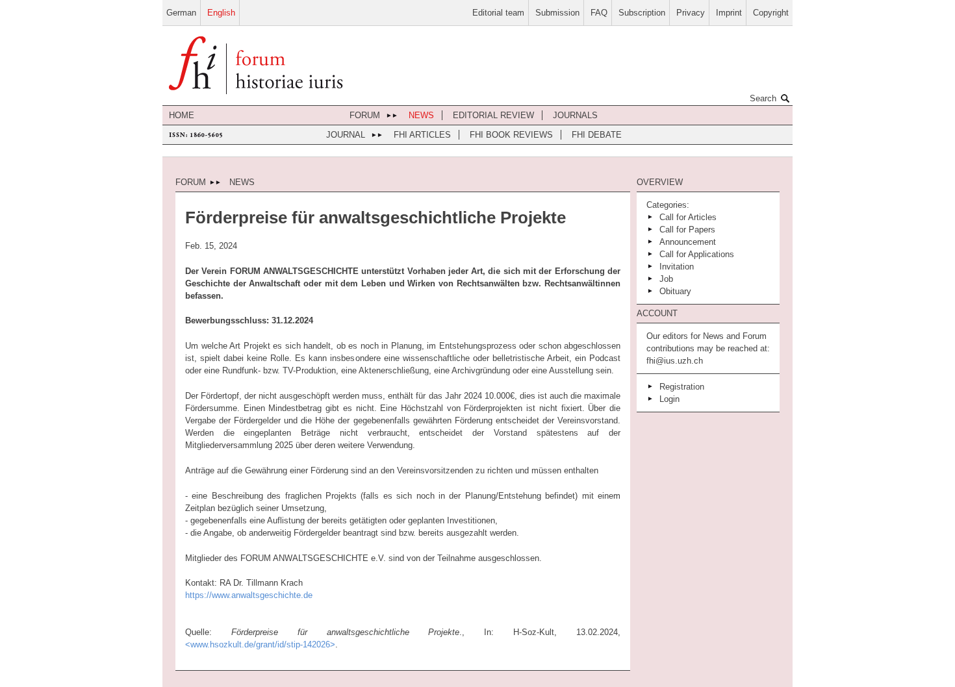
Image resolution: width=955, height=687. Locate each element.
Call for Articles (688, 217)
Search (763, 98)
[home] (255, 66)
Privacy (690, 13)
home (181, 115)
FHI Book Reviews (511, 135)
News (421, 115)
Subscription (641, 13)
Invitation (676, 266)
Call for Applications (696, 254)
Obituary (675, 291)
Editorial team (498, 13)
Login (669, 399)
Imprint (729, 13)
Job (666, 279)
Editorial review (493, 115)
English (221, 13)
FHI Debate (597, 135)
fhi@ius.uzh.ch (674, 361)
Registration (681, 387)
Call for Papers (687, 229)
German (181, 13)
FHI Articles (422, 135)
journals (575, 115)
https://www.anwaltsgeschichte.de (248, 595)
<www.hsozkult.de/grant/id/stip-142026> (260, 644)
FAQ (599, 13)
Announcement (687, 242)
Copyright (771, 13)
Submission (557, 13)
